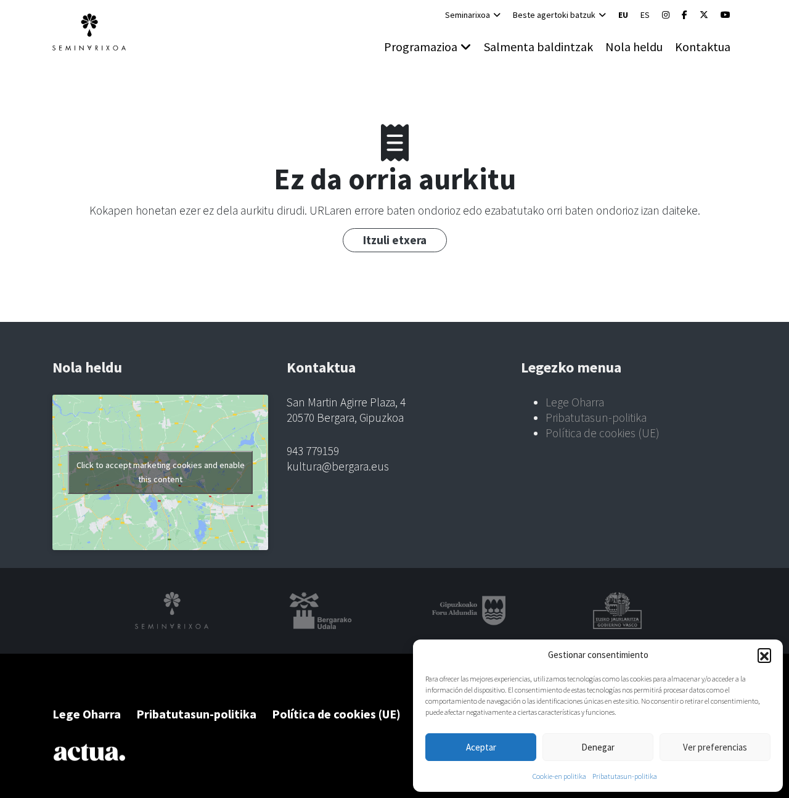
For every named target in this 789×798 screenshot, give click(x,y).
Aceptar (481, 747)
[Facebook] (684, 15)
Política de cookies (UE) (603, 433)
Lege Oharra (575, 402)
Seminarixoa (467, 14)
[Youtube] (725, 15)
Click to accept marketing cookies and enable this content (160, 472)
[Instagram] (665, 15)
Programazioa (420, 46)
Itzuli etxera (395, 239)
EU (623, 14)
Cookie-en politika (559, 776)
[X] (704, 15)
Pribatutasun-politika (624, 776)
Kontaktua (702, 46)
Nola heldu (634, 46)
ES (645, 14)
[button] (764, 655)
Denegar (598, 747)
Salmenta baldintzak (538, 46)
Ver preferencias (715, 747)
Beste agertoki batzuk (554, 14)
